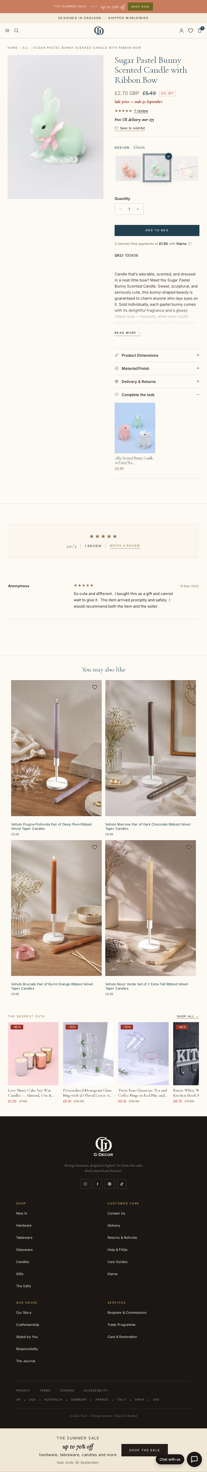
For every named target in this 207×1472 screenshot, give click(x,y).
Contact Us (116, 1213)
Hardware (24, 1225)
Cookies (67, 1390)
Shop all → (188, 1016)
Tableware (24, 1237)
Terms (45, 1390)
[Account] (181, 30)
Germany (79, 1399)
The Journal (25, 1361)
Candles (22, 1262)
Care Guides (117, 1262)
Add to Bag (157, 230)
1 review (141, 111)
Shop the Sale (144, 1450)
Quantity (122, 198)
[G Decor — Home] (99, 30)
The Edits (23, 1286)
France (102, 1399)
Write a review (125, 546)
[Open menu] (7, 30)
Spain (139, 1399)
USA (32, 1399)
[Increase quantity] (139, 209)
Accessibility (96, 1390)
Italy (121, 1399)
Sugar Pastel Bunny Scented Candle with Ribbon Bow (87, 47)
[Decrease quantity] (119, 209)
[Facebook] (97, 1184)
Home (13, 47)
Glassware (24, 1250)
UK (18, 1399)
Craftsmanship (27, 1325)
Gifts (19, 1274)
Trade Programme (122, 1325)
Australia (53, 1399)
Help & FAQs (117, 1250)
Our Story (23, 1312)
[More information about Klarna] (189, 243)
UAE (156, 1399)
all (25, 47)
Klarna (112, 1274)
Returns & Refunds (122, 1237)
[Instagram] (85, 1184)
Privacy (23, 1390)
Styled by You (27, 1337)
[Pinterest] (109, 1184)
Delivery (114, 1225)
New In (21, 1213)
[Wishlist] (190, 30)
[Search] (16, 30)
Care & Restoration (122, 1337)
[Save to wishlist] (95, 687)
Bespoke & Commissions (127, 1312)
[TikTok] (121, 1184)
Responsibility (27, 1349)
